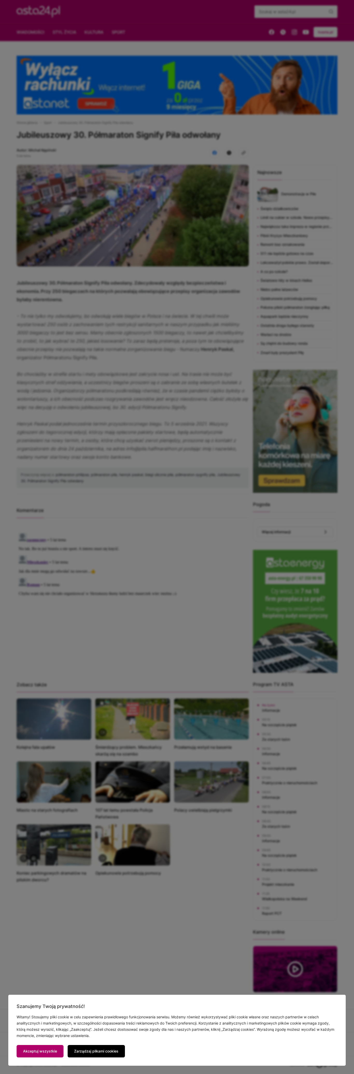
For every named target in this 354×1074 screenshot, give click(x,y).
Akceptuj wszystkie (40, 1051)
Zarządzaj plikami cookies (96, 1051)
